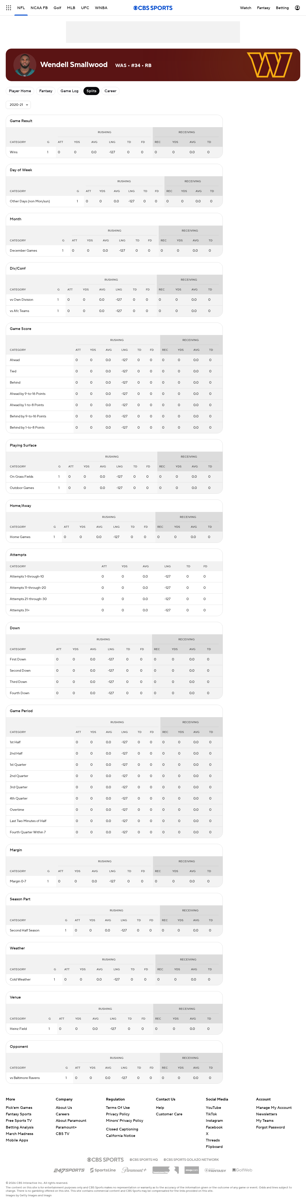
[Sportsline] (103, 1169)
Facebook (214, 1127)
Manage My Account (274, 1107)
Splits (91, 91)
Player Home (20, 91)
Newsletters (266, 1114)
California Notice (120, 1135)
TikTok (211, 1114)
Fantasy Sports (18, 1114)
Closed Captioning (122, 1129)
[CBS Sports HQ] (144, 1159)
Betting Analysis (19, 1127)
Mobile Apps (17, 1140)
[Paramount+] (134, 1169)
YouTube (213, 1107)
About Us (64, 1107)
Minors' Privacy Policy (124, 1120)
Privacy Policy (118, 1114)
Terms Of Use (118, 1107)
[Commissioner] (166, 1168)
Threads (213, 1140)
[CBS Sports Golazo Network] (191, 1159)
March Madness (19, 1133)
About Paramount (71, 1120)
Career (110, 91)
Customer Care (169, 1114)
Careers (62, 1114)
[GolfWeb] (242, 1170)
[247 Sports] (69, 1169)
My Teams (264, 1120)
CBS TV (62, 1133)
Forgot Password (270, 1127)
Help (160, 1107)
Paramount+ (66, 1127)
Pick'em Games (19, 1107)
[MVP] (192, 1168)
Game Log (69, 91)
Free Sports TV (19, 1120)
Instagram (214, 1120)
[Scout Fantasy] (216, 1170)
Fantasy (45, 91)
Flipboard (214, 1146)
